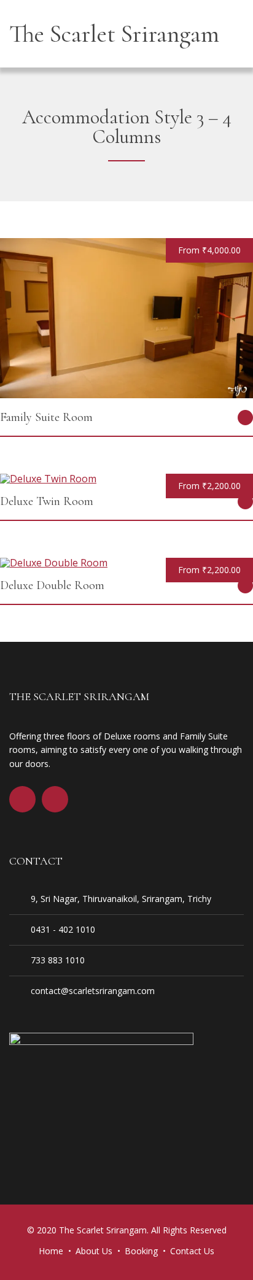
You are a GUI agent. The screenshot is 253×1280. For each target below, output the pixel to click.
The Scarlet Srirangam (114, 33)
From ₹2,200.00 (209, 486)
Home (51, 1251)
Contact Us (192, 1251)
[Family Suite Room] (126, 394)
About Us (94, 1251)
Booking (141, 1251)
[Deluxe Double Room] (53, 562)
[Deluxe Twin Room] (48, 478)
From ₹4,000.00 (209, 250)
